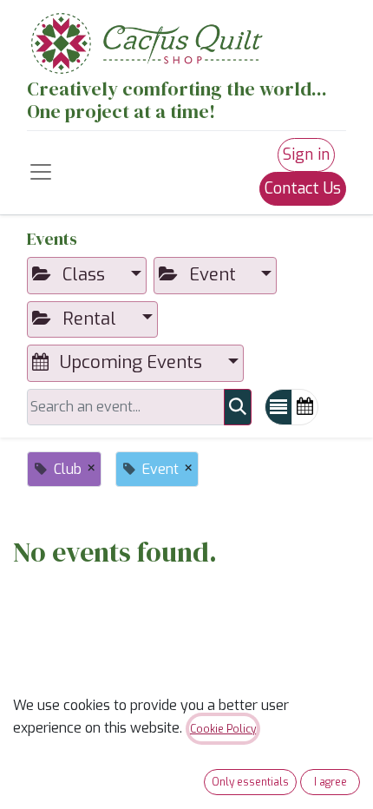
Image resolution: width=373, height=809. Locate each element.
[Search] (238, 407)
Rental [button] (89, 319)
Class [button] (83, 274)
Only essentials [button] (250, 782)
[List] (278, 407)
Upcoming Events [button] (131, 362)
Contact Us (303, 188)
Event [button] (212, 274)
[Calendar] (304, 407)
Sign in (306, 154)
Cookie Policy (223, 729)
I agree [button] (330, 782)
